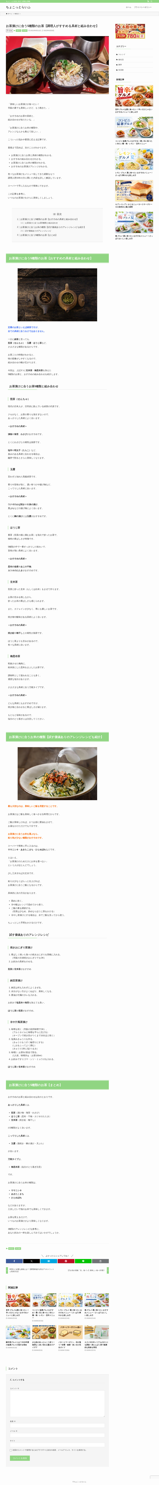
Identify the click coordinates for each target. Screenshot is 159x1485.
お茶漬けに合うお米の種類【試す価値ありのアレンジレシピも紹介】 (53, 227)
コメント (14, 1388)
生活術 (25, 30)
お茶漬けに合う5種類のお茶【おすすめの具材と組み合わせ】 (49, 219)
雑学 (120, 65)
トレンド (121, 54)
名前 (13, 1421)
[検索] (151, 1)
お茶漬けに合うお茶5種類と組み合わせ (41, 223)
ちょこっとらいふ (18, 7)
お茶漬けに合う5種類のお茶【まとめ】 (38, 235)
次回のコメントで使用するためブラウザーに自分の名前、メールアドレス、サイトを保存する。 (50, 1450)
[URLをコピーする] (100, 1261)
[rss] (148, 1)
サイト (12, 1441)
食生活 (19, 30)
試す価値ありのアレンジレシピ (38, 231)
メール (13, 1431)
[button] (14, 1261)
